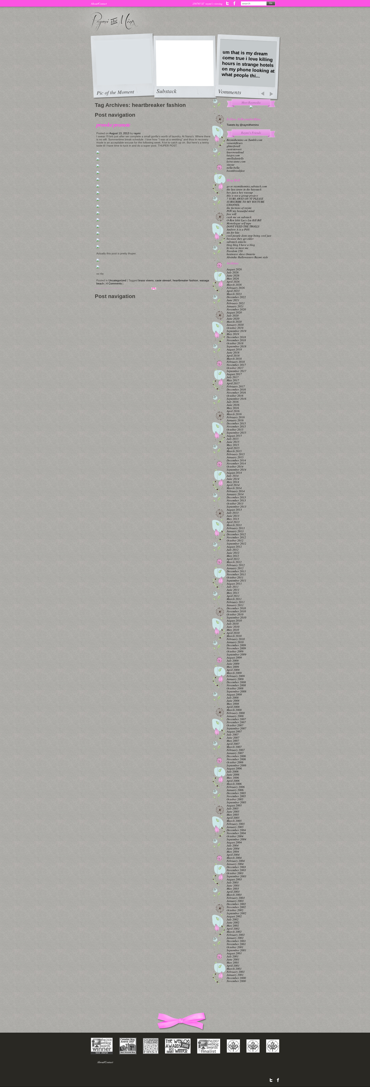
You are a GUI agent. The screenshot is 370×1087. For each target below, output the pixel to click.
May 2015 (233, 445)
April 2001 (233, 965)
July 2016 (233, 402)
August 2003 (234, 879)
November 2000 (236, 981)
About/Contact (99, 3)
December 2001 (236, 941)
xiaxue (231, 164)
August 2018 (234, 349)
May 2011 (233, 593)
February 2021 (236, 303)
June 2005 (233, 811)
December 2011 (236, 571)
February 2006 (236, 787)
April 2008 (233, 707)
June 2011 (233, 590)
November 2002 (236, 907)
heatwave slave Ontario (241, 254)
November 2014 (236, 463)
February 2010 (236, 639)
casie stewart (163, 280)
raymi (137, 133)
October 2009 (235, 651)
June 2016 (233, 405)
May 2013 (233, 519)
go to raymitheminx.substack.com (247, 186)
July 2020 (233, 315)
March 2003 (234, 895)
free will (231, 214)
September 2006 (236, 765)
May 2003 (233, 888)
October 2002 (235, 910)
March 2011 (234, 599)
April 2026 (233, 281)
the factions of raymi (239, 208)
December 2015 (236, 423)
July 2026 (233, 272)
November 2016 (236, 392)
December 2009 (236, 645)
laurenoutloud (235, 152)
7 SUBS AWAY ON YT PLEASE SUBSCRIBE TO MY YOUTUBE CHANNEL (245, 202)
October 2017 (235, 368)
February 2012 (236, 565)
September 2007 (236, 728)
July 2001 (233, 956)
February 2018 (236, 362)
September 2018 (236, 346)
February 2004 (236, 861)
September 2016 (236, 399)
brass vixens (146, 280)
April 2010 (233, 633)
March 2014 (234, 488)
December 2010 (236, 608)
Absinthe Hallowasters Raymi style (247, 257)
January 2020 (235, 325)
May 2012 (233, 556)
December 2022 (236, 297)
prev (262, 94)
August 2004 (234, 842)
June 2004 (233, 848)
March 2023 (234, 294)
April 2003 (233, 891)
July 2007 (233, 734)
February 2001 (236, 972)
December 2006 (236, 756)
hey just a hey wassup (240, 192)
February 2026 (236, 288)
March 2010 (234, 636)
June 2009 (233, 663)
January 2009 (235, 679)
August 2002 (234, 916)
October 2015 (235, 429)
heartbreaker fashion (185, 280)
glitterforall (233, 146)
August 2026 (234, 269)
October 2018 (235, 343)
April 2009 (233, 670)
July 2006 (233, 771)
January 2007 (235, 753)
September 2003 (236, 876)
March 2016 (234, 414)
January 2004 (235, 864)
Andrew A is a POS (238, 229)
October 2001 (235, 947)
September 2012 (236, 543)
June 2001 (233, 959)
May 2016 (233, 408)
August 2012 (234, 546)
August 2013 (234, 509)
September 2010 (236, 617)
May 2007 (233, 741)
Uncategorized (117, 280)
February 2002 (236, 935)
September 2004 (236, 839)
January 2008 (235, 716)
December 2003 (236, 867)
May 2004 (233, 851)
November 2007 (236, 722)
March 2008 (234, 710)
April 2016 (233, 411)
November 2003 (236, 870)
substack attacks (236, 242)
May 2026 (233, 278)
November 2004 (236, 833)
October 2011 (235, 577)
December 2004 (236, 830)
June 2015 (233, 442)
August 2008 (234, 694)
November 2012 (236, 537)
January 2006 (235, 790)
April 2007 (233, 744)
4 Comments (114, 283)
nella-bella (233, 167)
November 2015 (236, 426)
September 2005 (236, 802)
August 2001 (234, 953)
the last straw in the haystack (244, 189)
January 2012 (235, 568)
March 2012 (234, 562)
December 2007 (236, 719)
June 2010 (233, 627)
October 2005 (235, 799)
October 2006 (235, 762)
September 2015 (236, 432)
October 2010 (235, 614)
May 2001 (233, 962)
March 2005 (234, 821)
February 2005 (236, 824)
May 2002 (233, 925)
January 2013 (235, 531)
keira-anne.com (236, 161)
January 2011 (235, 605)
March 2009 (234, 673)
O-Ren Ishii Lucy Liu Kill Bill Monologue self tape (244, 221)
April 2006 (233, 781)
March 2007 (234, 747)
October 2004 (235, 836)
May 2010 (233, 630)
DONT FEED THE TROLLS (243, 226)
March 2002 (234, 932)
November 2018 (236, 340)
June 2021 (233, 300)
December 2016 (236, 389)
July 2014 (233, 476)
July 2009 (233, 660)
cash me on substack (239, 217)
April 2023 (233, 291)
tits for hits (233, 232)
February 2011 (236, 602)
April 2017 (233, 383)
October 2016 (235, 395)
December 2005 (236, 793)
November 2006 (236, 759)
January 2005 (235, 827)
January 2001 (235, 975)
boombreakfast (236, 171)
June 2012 (233, 553)
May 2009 (233, 667)
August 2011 (234, 583)
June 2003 (233, 885)
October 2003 (235, 873)
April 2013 (233, 522)
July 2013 (233, 513)
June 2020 (233, 318)
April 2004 (233, 855)
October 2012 (235, 540)
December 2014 (236, 460)
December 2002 (236, 904)
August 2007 (234, 731)
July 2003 (233, 882)
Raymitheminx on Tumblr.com (244, 140)
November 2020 (236, 309)
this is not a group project (242, 195)
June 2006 (233, 774)
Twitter (227, 3)
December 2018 (236, 337)
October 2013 (235, 503)
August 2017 (234, 374)
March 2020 (234, 322)
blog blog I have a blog (241, 245)
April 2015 (233, 448)
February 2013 (236, 528)
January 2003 (235, 901)
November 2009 (236, 648)
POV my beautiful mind (240, 211)
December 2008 (236, 682)
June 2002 (233, 922)
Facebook (234, 3)
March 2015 (234, 451)
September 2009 (236, 654)
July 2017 (233, 377)
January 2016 (235, 420)
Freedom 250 (235, 251)
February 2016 (236, 417)
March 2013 (234, 525)
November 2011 (236, 574)
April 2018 (233, 355)
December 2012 (236, 534)
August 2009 (234, 657)
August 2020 (234, 312)
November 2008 (236, 685)
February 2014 (236, 491)
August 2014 (234, 472)
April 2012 (233, 559)
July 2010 (233, 623)
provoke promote (113, 125)
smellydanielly (235, 158)
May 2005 (233, 814)
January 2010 (235, 642)
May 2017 (233, 380)
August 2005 (234, 805)
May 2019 (233, 334)
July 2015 (233, 439)
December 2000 (236, 978)
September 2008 (236, 691)
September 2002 (236, 913)
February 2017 (236, 386)
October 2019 (235, 328)
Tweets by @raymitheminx (243, 124)
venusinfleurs (235, 143)
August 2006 (234, 768)
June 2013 (233, 516)
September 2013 (236, 506)
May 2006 (233, 777)
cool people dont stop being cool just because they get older (249, 237)
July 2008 (233, 697)
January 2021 (235, 306)
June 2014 (233, 479)
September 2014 (236, 469)
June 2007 (233, 737)
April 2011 (233, 596)
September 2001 (236, 950)
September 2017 (236, 371)
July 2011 (233, 586)
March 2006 (234, 784)
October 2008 (235, 688)
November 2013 (236, 500)
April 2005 (233, 818)
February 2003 (236, 898)
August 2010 (234, 620)
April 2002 (233, 928)
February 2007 (236, 750)
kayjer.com (233, 155)
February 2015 (236, 454)
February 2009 (236, 676)
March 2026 (234, 285)
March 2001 (234, 969)
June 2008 (233, 700)
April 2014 (233, 485)
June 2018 (233, 352)
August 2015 (234, 435)
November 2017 (236, 365)
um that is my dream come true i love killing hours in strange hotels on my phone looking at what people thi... (248, 64)
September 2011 (236, 580)
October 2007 (235, 725)
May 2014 (233, 482)
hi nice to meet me (237, 248)
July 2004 (233, 845)
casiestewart (234, 149)
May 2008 (233, 704)
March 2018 (234, 358)
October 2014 (235, 466)
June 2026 (233, 275)
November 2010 (236, 611)
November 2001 (236, 944)
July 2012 (233, 549)
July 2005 (233, 808)
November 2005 (236, 796)
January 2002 (235, 938)
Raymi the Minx (114, 21)
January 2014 (235, 494)
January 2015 (235, 457)
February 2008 (236, 713)
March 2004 (234, 858)
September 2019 (236, 331)
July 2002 (233, 919)
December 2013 (236, 497)
